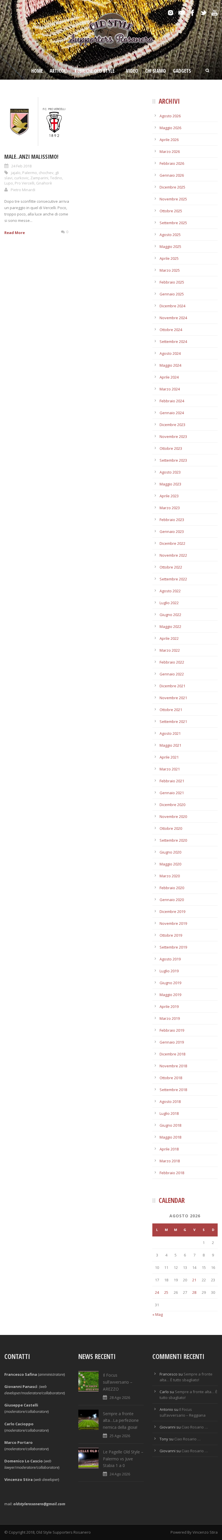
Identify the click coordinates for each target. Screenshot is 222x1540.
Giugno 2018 (170, 1125)
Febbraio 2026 (172, 163)
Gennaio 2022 (172, 674)
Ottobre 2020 (171, 828)
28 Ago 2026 (120, 1397)
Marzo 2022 (170, 650)
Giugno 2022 (170, 614)
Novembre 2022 (173, 555)
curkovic (21, 177)
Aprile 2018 (169, 1149)
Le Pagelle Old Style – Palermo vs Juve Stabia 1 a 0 (123, 1458)
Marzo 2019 (170, 1018)
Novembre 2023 (173, 436)
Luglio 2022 (169, 602)
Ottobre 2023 (171, 448)
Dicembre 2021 (172, 685)
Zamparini (39, 177)
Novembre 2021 (173, 697)
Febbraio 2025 (172, 282)
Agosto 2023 (170, 472)
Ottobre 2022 (171, 567)
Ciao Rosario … (195, 1427)
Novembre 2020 (173, 816)
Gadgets (182, 70)
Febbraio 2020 (172, 887)
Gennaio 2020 (172, 899)
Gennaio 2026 (172, 175)
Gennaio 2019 (172, 1042)
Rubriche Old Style (94, 70)
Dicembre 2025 (172, 187)
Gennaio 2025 (172, 294)
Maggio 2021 (170, 745)
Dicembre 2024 (172, 305)
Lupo (8, 183)
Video (132, 70)
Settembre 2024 (173, 341)
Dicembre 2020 (172, 804)
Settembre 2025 (173, 222)
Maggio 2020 (170, 864)
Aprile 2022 (169, 638)
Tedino (56, 177)
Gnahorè (44, 183)
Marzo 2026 (170, 151)
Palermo (29, 172)
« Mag (157, 1314)
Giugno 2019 (170, 982)
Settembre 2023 (173, 460)
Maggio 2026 (170, 127)
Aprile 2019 (169, 1006)
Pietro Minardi (23, 189)
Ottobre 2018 (171, 1077)
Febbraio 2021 (172, 780)
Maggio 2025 (170, 246)
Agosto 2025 (170, 234)
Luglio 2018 (169, 1113)
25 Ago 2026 (120, 1435)
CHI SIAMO (155, 70)
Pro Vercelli (24, 183)
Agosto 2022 (170, 590)
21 (194, 1280)
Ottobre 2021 (171, 709)
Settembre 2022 (173, 579)
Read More (14, 232)
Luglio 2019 (169, 970)
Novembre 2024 (173, 317)
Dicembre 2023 (172, 424)
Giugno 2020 (170, 852)
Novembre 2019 (173, 923)
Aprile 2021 (169, 757)
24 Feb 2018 (21, 166)
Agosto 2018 (170, 1101)
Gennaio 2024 (172, 412)
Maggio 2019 (170, 994)
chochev (46, 172)
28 (194, 1292)
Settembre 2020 (173, 840)
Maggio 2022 (170, 626)
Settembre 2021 (173, 721)
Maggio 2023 (170, 484)
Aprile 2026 (169, 139)
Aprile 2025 (169, 258)
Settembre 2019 (173, 947)
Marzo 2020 (170, 875)
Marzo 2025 (170, 270)
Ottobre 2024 (171, 329)
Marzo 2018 (170, 1160)
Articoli (59, 70)
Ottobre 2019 (171, 935)
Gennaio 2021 (172, 792)
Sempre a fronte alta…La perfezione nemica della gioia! (121, 1420)
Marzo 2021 (170, 769)
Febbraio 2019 (172, 1030)
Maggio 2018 (170, 1137)
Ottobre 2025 (171, 210)
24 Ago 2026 (120, 1474)
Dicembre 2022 (172, 543)
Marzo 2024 (170, 389)
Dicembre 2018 (172, 1054)
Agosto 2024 (170, 353)
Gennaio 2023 (172, 531)
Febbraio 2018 (172, 1172)
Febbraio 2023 (172, 519)
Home (37, 70)
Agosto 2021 (170, 733)
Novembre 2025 (173, 199)
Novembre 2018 (173, 1065)
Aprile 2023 (169, 495)
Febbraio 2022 (172, 662)
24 (157, 1292)
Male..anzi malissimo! (31, 156)
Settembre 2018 (173, 1089)
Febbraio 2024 (172, 400)
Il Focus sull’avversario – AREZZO (117, 1382)
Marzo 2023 (170, 507)
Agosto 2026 (170, 115)
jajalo (16, 172)
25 (166, 1292)
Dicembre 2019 (172, 911)
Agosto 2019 (170, 959)
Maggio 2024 (170, 365)
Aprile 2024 (169, 377)
